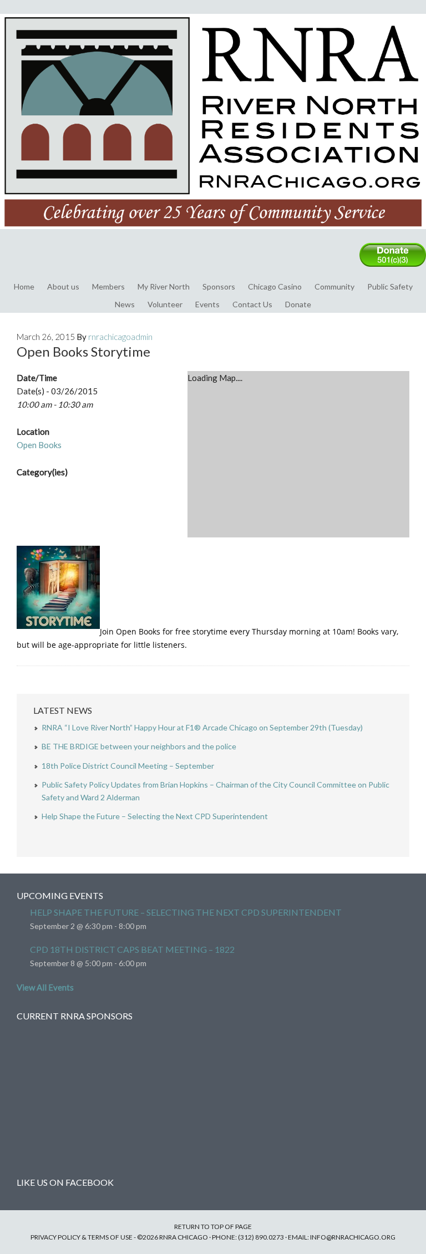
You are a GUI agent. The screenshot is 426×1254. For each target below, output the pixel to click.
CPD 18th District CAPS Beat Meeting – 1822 (132, 949)
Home (24, 286)
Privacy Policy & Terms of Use (82, 1237)
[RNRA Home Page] (213, 234)
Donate (298, 304)
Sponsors (218, 286)
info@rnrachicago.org (352, 1237)
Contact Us (252, 304)
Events (207, 304)
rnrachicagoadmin (120, 337)
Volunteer (165, 304)
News (125, 304)
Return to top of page (213, 1226)
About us (63, 286)
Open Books (39, 445)
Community (334, 286)
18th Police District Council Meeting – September (128, 765)
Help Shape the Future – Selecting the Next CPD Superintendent (155, 816)
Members (108, 286)
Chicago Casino (275, 286)
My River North (164, 286)
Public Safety (390, 286)
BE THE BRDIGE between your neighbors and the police (139, 746)
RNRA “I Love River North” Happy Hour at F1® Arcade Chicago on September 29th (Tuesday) (202, 727)
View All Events (45, 987)
